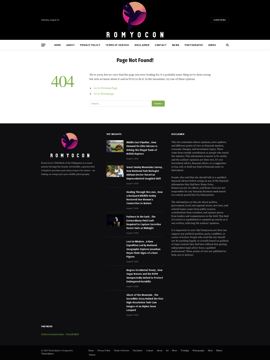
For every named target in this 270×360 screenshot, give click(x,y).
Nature (219, 350)
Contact (161, 44)
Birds (212, 44)
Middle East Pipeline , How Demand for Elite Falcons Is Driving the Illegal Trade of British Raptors (141, 148)
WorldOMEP (72, 334)
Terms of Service (117, 44)
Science (92, 354)
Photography (194, 44)
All (167, 350)
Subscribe (219, 20)
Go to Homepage (104, 93)
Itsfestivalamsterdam (52, 334)
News (176, 44)
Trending (185, 350)
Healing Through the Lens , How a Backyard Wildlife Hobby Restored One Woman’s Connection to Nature (144, 197)
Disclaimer (142, 44)
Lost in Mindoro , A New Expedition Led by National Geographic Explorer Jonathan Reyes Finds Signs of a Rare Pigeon (143, 249)
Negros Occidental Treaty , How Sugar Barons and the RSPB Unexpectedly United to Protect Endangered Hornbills (144, 275)
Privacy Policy (90, 44)
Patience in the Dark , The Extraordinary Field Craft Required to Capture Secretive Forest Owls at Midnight (143, 222)
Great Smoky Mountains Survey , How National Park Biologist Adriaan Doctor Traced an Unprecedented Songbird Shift (144, 173)
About (70, 44)
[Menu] (43, 45)
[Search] (227, 45)
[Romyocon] (135, 20)
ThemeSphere (47, 353)
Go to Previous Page (105, 88)
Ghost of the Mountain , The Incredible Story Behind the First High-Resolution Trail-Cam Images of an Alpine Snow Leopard (144, 302)
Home (57, 44)
